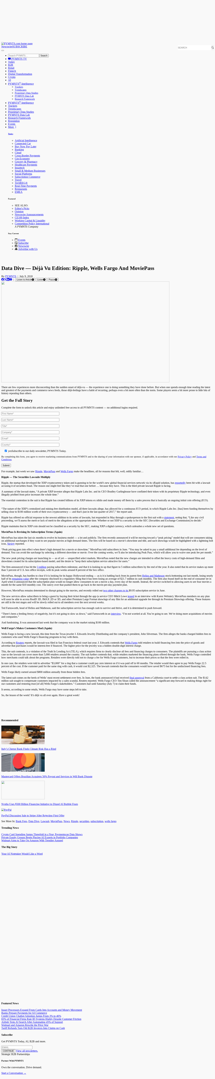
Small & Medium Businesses (30, 170)
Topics (10, 134)
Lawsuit (45, 821)
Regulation (14, 120)
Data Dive (33, 821)
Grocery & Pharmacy (26, 161)
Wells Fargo (66, 471)
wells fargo (110, 821)
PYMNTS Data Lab (24, 96)
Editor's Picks (22, 208)
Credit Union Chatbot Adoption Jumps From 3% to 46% (31, 1016)
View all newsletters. (27, 1050)
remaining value (20, 578)
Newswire (6, 46)
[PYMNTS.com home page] (17, 43)
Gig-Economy (22, 158)
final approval (137, 677)
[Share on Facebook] (2, 279)
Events (11, 124)
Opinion (19, 211)
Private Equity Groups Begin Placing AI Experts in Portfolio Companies (39, 837)
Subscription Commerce (27, 176)
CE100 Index (22, 217)
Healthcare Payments (26, 164)
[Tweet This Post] (5, 279)
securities (84, 821)
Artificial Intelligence (26, 140)
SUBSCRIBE (19, 46)
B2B (10, 64)
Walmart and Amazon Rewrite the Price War (24, 1025)
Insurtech (20, 167)
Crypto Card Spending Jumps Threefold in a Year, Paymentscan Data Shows (41, 834)
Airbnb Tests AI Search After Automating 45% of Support (32, 1022)
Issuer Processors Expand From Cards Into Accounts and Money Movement (41, 1009)
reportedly (180, 482)
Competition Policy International (32, 223)
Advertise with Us (27, 249)
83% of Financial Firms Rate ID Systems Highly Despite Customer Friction (41, 1019)
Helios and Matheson (153, 575)
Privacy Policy (185, 456)
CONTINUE (8, 1051)
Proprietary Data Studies (26, 93)
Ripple (38, 471)
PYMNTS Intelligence (21, 83)
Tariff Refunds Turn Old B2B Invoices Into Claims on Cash (33, 1028)
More (11, 127)
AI (9, 80)
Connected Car (23, 143)
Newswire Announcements (29, 214)
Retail (11, 67)
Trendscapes (20, 90)
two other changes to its (116, 590)
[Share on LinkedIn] (8, 279)
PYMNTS (10, 276)
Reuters (20, 642)
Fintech (12, 71)
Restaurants (21, 188)
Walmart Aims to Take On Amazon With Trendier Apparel (32, 840)
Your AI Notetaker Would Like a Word (22, 853)
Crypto (11, 77)
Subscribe (23, 243)
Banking (19, 149)
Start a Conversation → (13, 1073)
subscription (97, 821)
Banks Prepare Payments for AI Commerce (24, 1013)
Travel (18, 179)
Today (11, 61)
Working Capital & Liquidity (30, 220)
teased (131, 596)
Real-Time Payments (26, 185)
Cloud (18, 152)
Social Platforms (23, 173)
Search (43, 55)
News (66, 821)
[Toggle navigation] (2, 50)
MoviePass (49, 471)
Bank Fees (21, 821)
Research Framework (25, 99)
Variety (11, 543)
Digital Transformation (20, 74)
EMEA (19, 192)
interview (116, 613)
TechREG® (21, 182)
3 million (41, 567)
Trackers (19, 87)
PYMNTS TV (19, 58)
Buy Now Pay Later (25, 146)
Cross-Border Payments (27, 155)
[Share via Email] (10, 279)
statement (169, 517)
